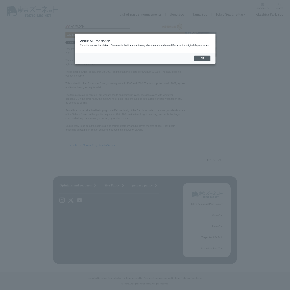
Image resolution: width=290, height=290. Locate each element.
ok (202, 58)
